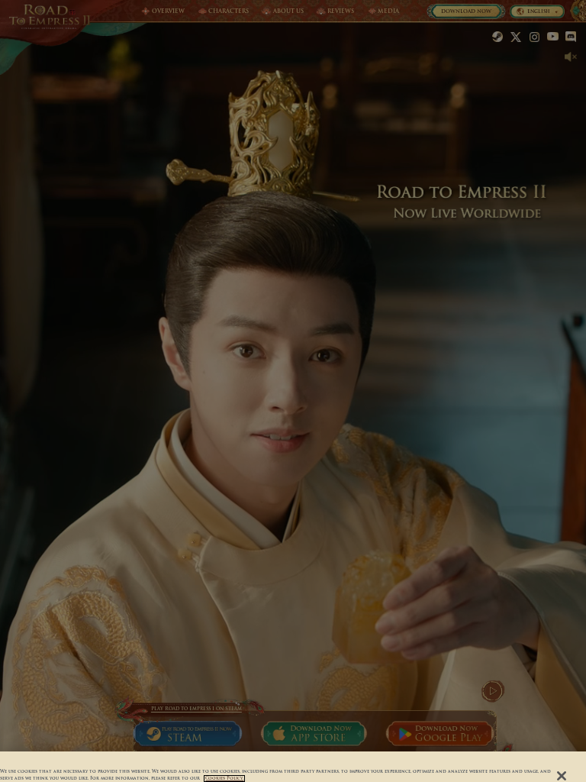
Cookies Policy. (224, 778)
